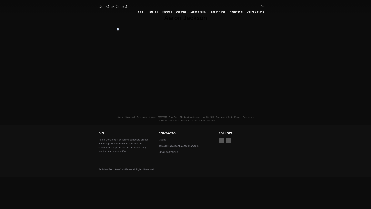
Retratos (167, 11)
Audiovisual (236, 11)
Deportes (181, 11)
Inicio (140, 11)
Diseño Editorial (255, 11)
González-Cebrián (114, 6)
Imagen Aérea (217, 11)
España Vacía (198, 11)
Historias (153, 11)
